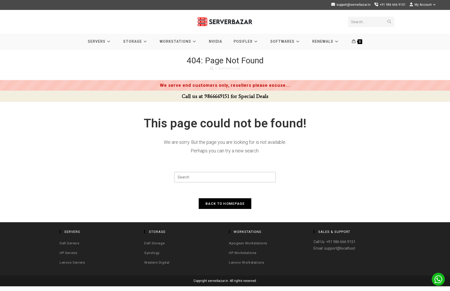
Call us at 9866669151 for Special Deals (225, 96)
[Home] (211, 68)
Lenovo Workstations (246, 262)
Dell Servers (69, 243)
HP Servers (68, 253)
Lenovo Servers (72, 262)
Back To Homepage (225, 204)
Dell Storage (154, 243)
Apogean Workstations (248, 243)
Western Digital (157, 262)
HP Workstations (243, 253)
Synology (152, 253)
